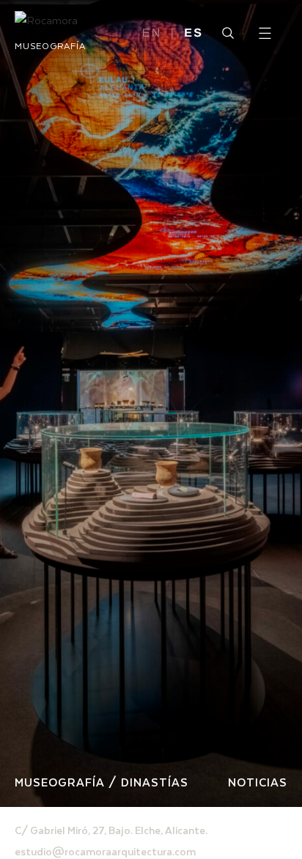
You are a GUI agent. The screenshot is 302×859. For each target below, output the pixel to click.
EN (152, 34)
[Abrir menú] (265, 33)
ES (193, 34)
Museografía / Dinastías (101, 782)
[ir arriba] (271, 788)
